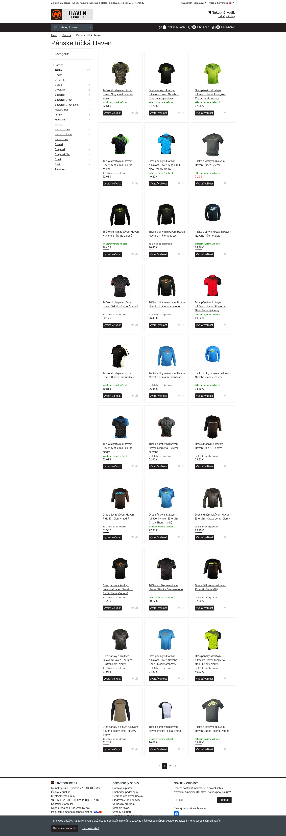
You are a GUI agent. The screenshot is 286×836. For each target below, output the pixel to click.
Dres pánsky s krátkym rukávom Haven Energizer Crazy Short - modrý (164, 518)
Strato (58, 164)
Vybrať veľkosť (112, 113)
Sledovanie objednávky (121, 2)
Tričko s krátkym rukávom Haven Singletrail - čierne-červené (164, 448)
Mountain (60, 119)
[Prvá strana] (158, 766)
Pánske (66, 35)
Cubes (58, 84)
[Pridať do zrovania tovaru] (137, 113)
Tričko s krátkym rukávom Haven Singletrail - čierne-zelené (118, 165)
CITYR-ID (60, 79)
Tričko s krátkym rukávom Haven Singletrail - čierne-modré (118, 448)
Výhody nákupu (80, 2)
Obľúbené (201, 27)
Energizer (60, 94)
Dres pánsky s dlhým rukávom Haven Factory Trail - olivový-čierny (120, 730)
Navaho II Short (63, 134)
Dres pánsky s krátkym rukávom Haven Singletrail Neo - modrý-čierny (164, 165)
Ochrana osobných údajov (127, 796)
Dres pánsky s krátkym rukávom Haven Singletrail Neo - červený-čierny (210, 306)
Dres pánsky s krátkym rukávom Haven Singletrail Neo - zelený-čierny (210, 660)
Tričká (58, 69)
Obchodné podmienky (125, 792)
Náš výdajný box (80, 808)
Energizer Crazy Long (66, 104)
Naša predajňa (60, 808)
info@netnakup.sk (64, 796)
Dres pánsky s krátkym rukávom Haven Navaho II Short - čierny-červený (118, 589)
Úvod (54, 35)
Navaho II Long (63, 129)
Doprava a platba (98, 2)
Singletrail (60, 149)
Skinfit (58, 159)
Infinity (58, 114)
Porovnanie (226, 27)
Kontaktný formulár (62, 804)
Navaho (59, 124)
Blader (58, 74)
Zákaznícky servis (60, 2)
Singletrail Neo (62, 154)
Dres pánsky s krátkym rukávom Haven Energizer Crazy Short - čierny (118, 660)
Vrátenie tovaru (121, 808)
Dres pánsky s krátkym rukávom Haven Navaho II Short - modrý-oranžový (164, 660)
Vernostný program (123, 804)
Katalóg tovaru (68, 27)
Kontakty (139, 2)
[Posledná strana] (174, 766)
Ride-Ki (59, 144)
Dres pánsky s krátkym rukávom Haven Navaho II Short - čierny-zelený (164, 94)
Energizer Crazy (63, 99)
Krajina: (218, 3)
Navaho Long (62, 139)
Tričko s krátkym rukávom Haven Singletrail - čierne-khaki (118, 94)
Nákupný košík (174, 27)
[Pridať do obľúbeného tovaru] (133, 113)
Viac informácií (90, 828)
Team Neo (60, 169)
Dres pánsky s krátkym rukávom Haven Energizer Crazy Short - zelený (210, 94)
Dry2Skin (60, 89)
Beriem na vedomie (64, 828)
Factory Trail (61, 109)
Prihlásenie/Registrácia (192, 3)
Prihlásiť (224, 799)
